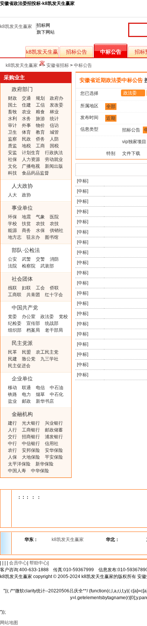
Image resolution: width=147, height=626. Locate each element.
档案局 (33, 330)
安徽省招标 (57, 65)
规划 (40, 98)
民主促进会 (19, 365)
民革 (12, 352)
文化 (12, 166)
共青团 (33, 294)
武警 (26, 259)
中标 (82, 181)
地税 (26, 145)
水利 (12, 118)
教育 (40, 132)
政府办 (56, 98)
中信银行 (31, 443)
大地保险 (31, 457)
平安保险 (54, 457)
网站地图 (9, 622)
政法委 (47, 316)
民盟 (26, 352)
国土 (12, 105)
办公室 (28, 316)
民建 (12, 359)
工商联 (14, 294)
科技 (12, 173)
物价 (40, 125)
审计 (12, 125)
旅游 (40, 118)
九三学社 (49, 359)
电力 (26, 394)
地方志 (14, 237)
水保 (40, 230)
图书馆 (51, 237)
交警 (40, 259)
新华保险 (44, 464)
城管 (54, 132)
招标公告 (76, 52)
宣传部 (33, 323)
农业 (26, 111)
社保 (12, 159)
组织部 (14, 330)
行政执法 (54, 152)
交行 (12, 436)
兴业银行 (54, 423)
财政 (12, 98)
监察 (12, 139)
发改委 (56, 105)
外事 (26, 125)
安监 (12, 152)
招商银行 (31, 436)
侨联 (54, 288)
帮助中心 (38, 563)
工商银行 (31, 430)
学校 (12, 223)
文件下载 (131, 153)
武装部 (47, 266)
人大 (12, 195)
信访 (54, 125)
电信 (40, 387)
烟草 (40, 394)
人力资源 (31, 159)
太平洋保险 (19, 464)
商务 (26, 230)
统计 (54, 118)
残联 (12, 288)
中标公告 (110, 52)
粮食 (40, 111)
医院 (54, 216)
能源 (12, 230)
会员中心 (18, 563)
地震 (26, 216)
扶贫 (26, 223)
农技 (40, 223)
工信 (40, 105)
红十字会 (54, 294)
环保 (12, 216)
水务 (26, 118)
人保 (12, 457)
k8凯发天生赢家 (16, 26)
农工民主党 (47, 352)
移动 (12, 387)
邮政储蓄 (54, 430)
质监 (12, 145)
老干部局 (54, 330)
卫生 (12, 132)
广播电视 (31, 166)
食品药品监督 (35, 173)
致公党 (28, 359)
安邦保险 (31, 450)
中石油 (56, 387)
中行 (12, 443)
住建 (26, 105)
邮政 (26, 401)
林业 (54, 111)
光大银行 (31, 423)
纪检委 (14, 323)
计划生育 (31, 152)
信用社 (51, 443)
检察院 (28, 266)
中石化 (56, 394)
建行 (12, 423)
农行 (12, 450)
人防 (54, 139)
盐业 (12, 401)
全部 (110, 106)
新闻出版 (54, 166)
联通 (26, 387)
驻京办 (33, 237)
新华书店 (45, 401)
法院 (12, 266)
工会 (40, 288)
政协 (26, 195)
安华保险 (54, 450)
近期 (110, 118)
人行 (12, 430)
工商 (40, 145)
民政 (26, 139)
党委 (12, 316)
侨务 (40, 139)
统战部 (51, 323)
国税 (54, 145)
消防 (54, 259)
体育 (26, 132)
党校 (63, 316)
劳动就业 (54, 159)
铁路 (12, 394)
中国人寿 (17, 470)
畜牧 (12, 111)
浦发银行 (54, 436)
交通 (26, 98)
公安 (12, 259)
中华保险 (40, 470)
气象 (40, 216)
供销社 (56, 230)
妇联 (26, 288)
